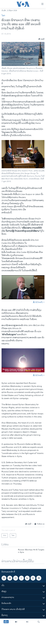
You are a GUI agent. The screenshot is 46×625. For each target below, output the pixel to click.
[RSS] (27, 578)
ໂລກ (3, 15)
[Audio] (27, 622)
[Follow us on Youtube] (9, 578)
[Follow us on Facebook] (4, 578)
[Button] (41, 39)
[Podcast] (33, 578)
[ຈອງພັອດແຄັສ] (38, 578)
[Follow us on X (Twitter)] (21, 578)
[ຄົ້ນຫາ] (38, 622)
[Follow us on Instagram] (15, 578)
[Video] (16, 622)
